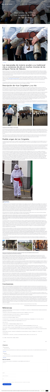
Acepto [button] (47, 390)
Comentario (4, 362)
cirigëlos (5, 337)
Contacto (44, 4)
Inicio (23, 4)
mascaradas (14, 337)
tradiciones (17, 337)
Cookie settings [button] (43, 390)
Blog (47, 4)
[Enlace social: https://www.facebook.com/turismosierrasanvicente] (42, 1)
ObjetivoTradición (6, 202)
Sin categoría (4, 62)
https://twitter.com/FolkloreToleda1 (14, 78)
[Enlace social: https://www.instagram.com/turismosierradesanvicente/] (44, 1)
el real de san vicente (9, 337)
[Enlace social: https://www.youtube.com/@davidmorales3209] (43, 1)
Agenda (26, 4)
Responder (4, 351)
